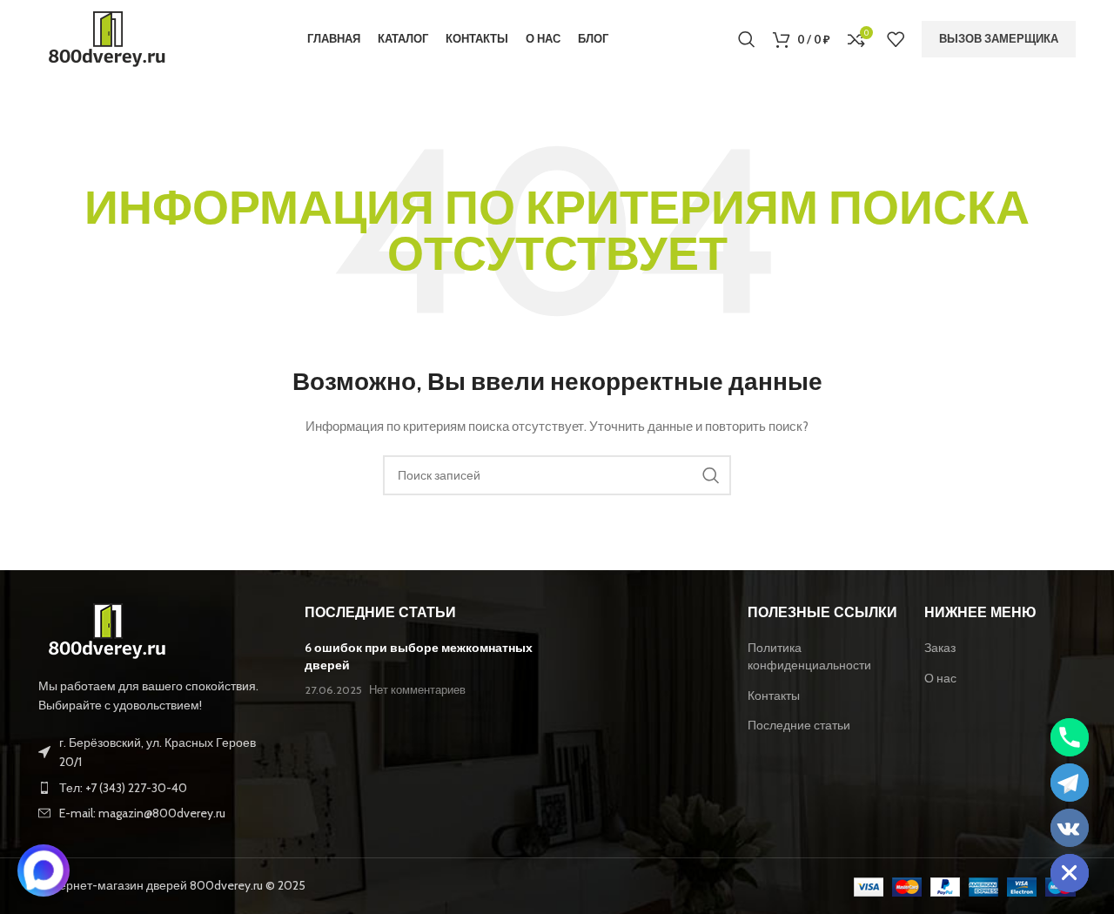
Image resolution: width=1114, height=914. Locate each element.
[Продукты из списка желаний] (895, 39)
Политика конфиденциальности (809, 656)
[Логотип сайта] (108, 37)
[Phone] (1069, 737)
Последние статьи (799, 725)
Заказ (940, 647)
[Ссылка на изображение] (108, 630)
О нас (940, 678)
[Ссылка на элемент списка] (158, 787)
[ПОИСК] (711, 475)
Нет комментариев (417, 689)
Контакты (774, 695)
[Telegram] (1069, 782)
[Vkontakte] (1069, 828)
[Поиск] (746, 39)
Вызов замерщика (998, 38)
